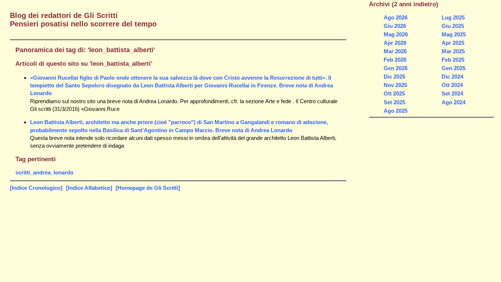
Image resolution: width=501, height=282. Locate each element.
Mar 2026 (395, 51)
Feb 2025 (453, 60)
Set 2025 (394, 102)
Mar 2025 (453, 51)
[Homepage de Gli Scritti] (148, 188)
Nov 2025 (395, 85)
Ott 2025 (394, 93)
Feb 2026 (395, 60)
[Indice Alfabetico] (89, 188)
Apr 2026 (395, 43)
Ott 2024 (452, 85)
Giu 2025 (453, 26)
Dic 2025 (394, 76)
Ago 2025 (395, 111)
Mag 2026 (396, 34)
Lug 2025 (453, 17)
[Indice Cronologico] (36, 188)
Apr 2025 (453, 43)
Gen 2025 (453, 68)
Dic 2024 (452, 76)
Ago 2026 (395, 17)
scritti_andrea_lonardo (44, 172)
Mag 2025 (454, 34)
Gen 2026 (395, 68)
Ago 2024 (453, 102)
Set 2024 (452, 93)
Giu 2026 (395, 26)
